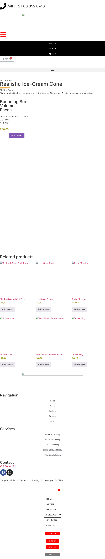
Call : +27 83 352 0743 (25, 6)
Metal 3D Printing (52, 439)
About (52, 406)
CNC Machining (52, 445)
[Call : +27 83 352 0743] (3, 6)
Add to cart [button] (7, 309)
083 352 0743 (7, 466)
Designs (52, 416)
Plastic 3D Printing (52, 434)
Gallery (53, 421)
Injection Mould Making (52, 450)
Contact (52, 525)
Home (52, 401)
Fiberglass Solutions (52, 455)
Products (52, 411)
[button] (52, 70)
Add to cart (16, 135)
